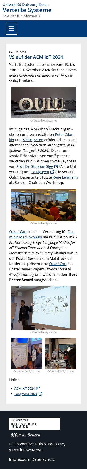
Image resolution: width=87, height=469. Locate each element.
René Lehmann (65, 177)
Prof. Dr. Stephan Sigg (34, 166)
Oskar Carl (18, 231)
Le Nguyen (40, 171)
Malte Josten (33, 139)
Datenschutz (43, 459)
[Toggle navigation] (11, 29)
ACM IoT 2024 (24, 388)
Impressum (19, 459)
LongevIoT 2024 (25, 394)
